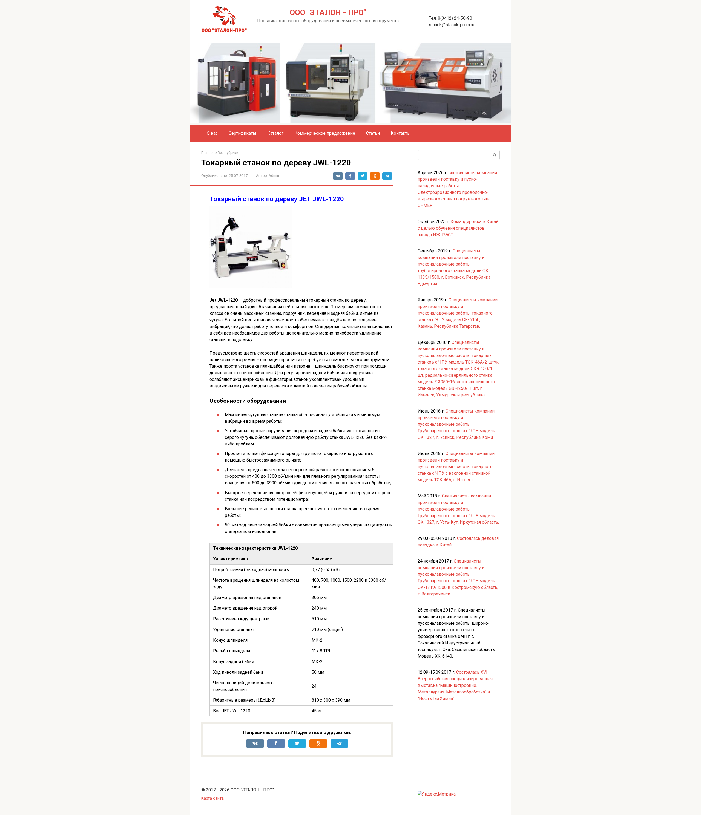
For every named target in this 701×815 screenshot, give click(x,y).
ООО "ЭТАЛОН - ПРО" (328, 12)
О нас (212, 133)
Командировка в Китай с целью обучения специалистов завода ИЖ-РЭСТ (458, 228)
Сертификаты (242, 133)
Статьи (373, 133)
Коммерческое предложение (324, 133)
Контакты (401, 133)
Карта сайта (212, 798)
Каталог (275, 133)
